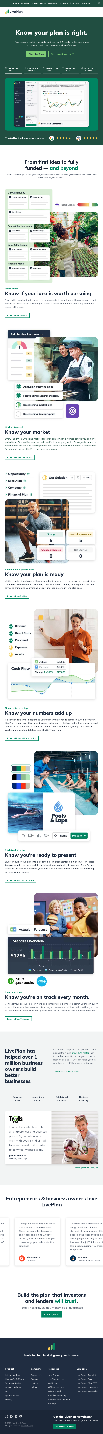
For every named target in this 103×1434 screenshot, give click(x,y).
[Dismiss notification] (99, 3)
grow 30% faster (80, 1052)
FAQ (7, 1391)
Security (9, 1399)
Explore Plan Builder (17, 596)
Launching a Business (38, 1099)
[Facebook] (11, 1416)
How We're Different (15, 1379)
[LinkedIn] (16, 1416)
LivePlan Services (56, 1379)
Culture (34, 1387)
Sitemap (52, 1403)
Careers (34, 1379)
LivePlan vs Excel (85, 1379)
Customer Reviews (13, 1383)
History (34, 1383)
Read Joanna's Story (85, 1167)
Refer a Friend (54, 1391)
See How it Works (61, 54)
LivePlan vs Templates (87, 1375)
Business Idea (17, 1099)
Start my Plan (51, 1314)
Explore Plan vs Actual (18, 1019)
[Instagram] (6, 1416)
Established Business (61, 1099)
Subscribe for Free (64, 1426)
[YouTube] (20, 1416)
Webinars (52, 1383)
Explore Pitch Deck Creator (20, 880)
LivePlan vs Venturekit (87, 1391)
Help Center (53, 1375)
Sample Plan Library (57, 1395)
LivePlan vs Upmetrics (87, 1387)
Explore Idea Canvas (17, 315)
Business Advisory (84, 1099)
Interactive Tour (12, 1375)
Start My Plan (36, 54)
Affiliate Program (56, 1387)
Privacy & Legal (27, 1426)
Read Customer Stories (67, 1071)
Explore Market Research (19, 457)
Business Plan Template (59, 1399)
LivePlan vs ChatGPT (87, 1383)
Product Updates (13, 1387)
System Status (12, 1395)
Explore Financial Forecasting (21, 738)
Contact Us (36, 1375)
